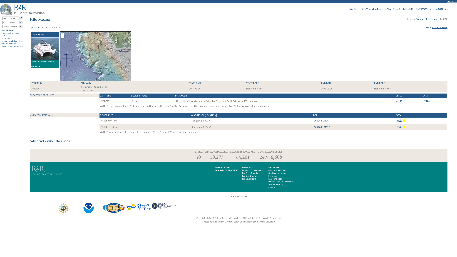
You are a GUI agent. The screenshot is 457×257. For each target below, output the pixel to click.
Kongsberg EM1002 (201, 127)
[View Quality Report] (403, 120)
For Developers (249, 179)
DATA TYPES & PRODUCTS (399, 8)
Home (410, 19)
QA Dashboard (8, 30)
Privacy (271, 187)
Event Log (272, 176)
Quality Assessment (277, 173)
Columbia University (265, 221)
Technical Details (275, 184)
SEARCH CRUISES (222, 167)
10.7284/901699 (439, 27)
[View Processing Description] (427, 101)
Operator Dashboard (10, 33)
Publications (7, 38)
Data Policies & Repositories (281, 181)
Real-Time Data (275, 179)
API (3, 36)
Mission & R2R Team (277, 170)
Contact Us (452, 1)
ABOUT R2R (273, 167)
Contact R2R (231, 106)
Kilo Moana (431, 19)
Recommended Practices (12, 41)
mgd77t (399, 101)
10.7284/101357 (322, 127)
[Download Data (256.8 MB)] (400, 120)
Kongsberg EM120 (200, 120)
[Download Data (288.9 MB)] (400, 127)
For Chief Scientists (250, 173)
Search (419, 19)
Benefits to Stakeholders (253, 170)
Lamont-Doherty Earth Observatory (234, 221)
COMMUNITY (248, 167)
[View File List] (425, 101)
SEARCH (353, 8)
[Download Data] (429, 101)
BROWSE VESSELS (371, 8)
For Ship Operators (250, 176)
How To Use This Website (12, 46)
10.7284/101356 (322, 120)
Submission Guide (9, 43)
